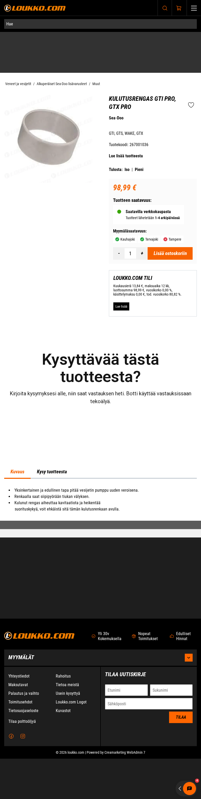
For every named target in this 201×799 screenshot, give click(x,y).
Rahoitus (63, 716)
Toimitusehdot (20, 742)
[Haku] (165, 8)
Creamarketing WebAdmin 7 (124, 793)
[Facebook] (11, 776)
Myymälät (21, 698)
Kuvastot (63, 750)
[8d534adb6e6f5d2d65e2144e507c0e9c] (48, 128)
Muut (96, 73)
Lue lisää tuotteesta (126, 144)
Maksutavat (18, 725)
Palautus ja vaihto (23, 733)
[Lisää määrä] (142, 242)
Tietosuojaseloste (23, 750)
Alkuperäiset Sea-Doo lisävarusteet (62, 73)
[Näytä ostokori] (179, 8)
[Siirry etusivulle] (35, 8)
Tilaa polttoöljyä (22, 761)
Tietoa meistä (67, 725)
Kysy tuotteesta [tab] (52, 524)
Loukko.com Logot (71, 742)
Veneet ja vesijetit (18, 73)
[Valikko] (194, 8)
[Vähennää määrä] (119, 242)
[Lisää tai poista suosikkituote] (191, 94)
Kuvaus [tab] (17, 524)
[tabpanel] (100, 551)
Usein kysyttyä (68, 733)
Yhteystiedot (19, 716)
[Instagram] (23, 776)
